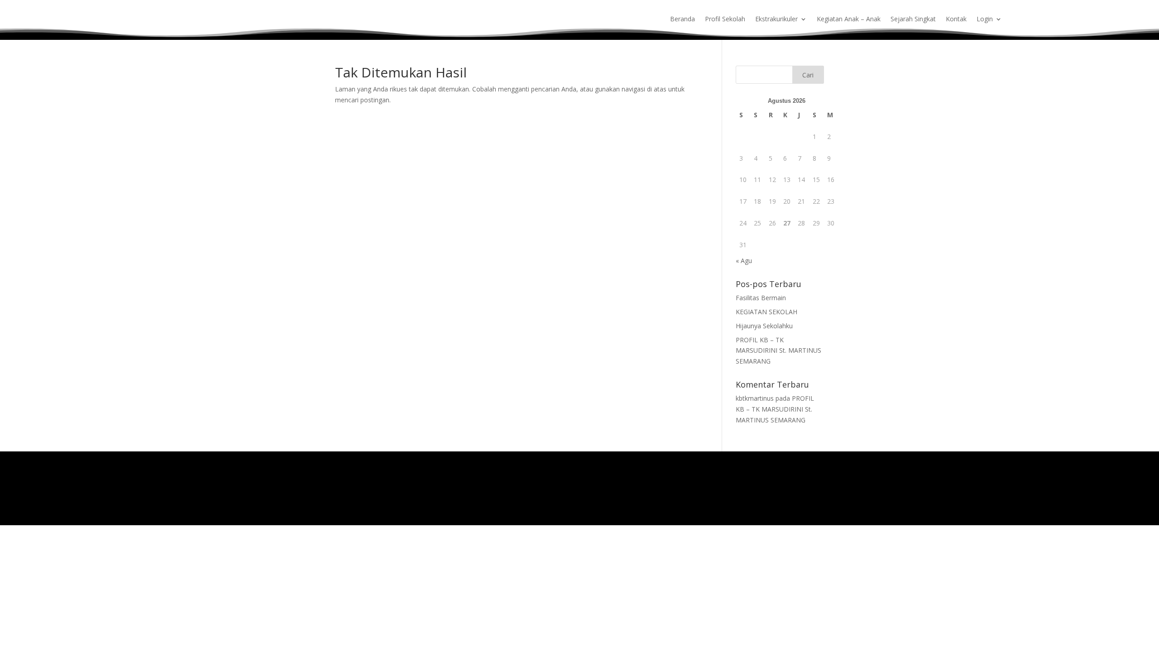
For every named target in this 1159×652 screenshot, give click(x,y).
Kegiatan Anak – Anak (849, 19)
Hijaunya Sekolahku (764, 325)
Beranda (682, 19)
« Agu (744, 260)
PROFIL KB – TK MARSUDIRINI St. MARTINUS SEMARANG (778, 351)
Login (985, 19)
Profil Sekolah (725, 19)
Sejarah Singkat (913, 19)
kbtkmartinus (755, 398)
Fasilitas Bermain (761, 297)
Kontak (956, 19)
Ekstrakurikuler (776, 19)
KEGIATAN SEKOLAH (766, 311)
